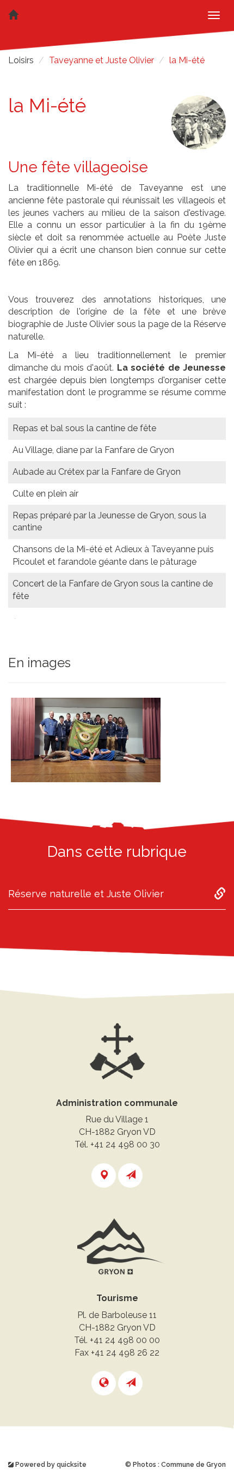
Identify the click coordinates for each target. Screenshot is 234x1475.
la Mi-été (187, 60)
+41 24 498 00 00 (125, 1340)
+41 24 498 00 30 (125, 1144)
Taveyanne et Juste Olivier (101, 60)
